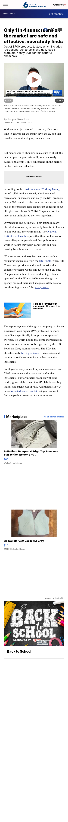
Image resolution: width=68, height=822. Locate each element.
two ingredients (30, 353)
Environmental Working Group (41, 189)
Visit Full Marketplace (53, 417)
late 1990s (45, 261)
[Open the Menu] (5, 5)
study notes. (42, 287)
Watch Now (58, 5)
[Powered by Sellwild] (59, 598)
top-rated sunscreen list (23, 391)
